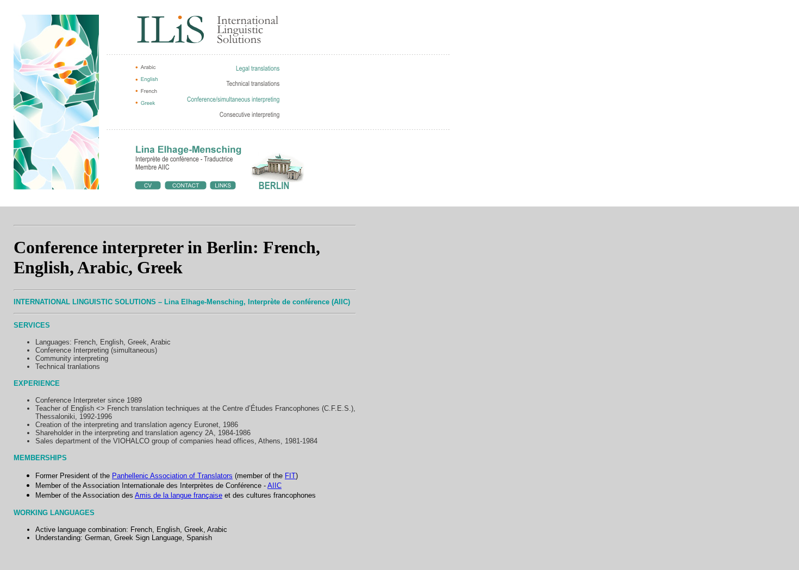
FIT (290, 476)
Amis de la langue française (178, 495)
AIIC (274, 485)
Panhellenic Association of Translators (172, 476)
